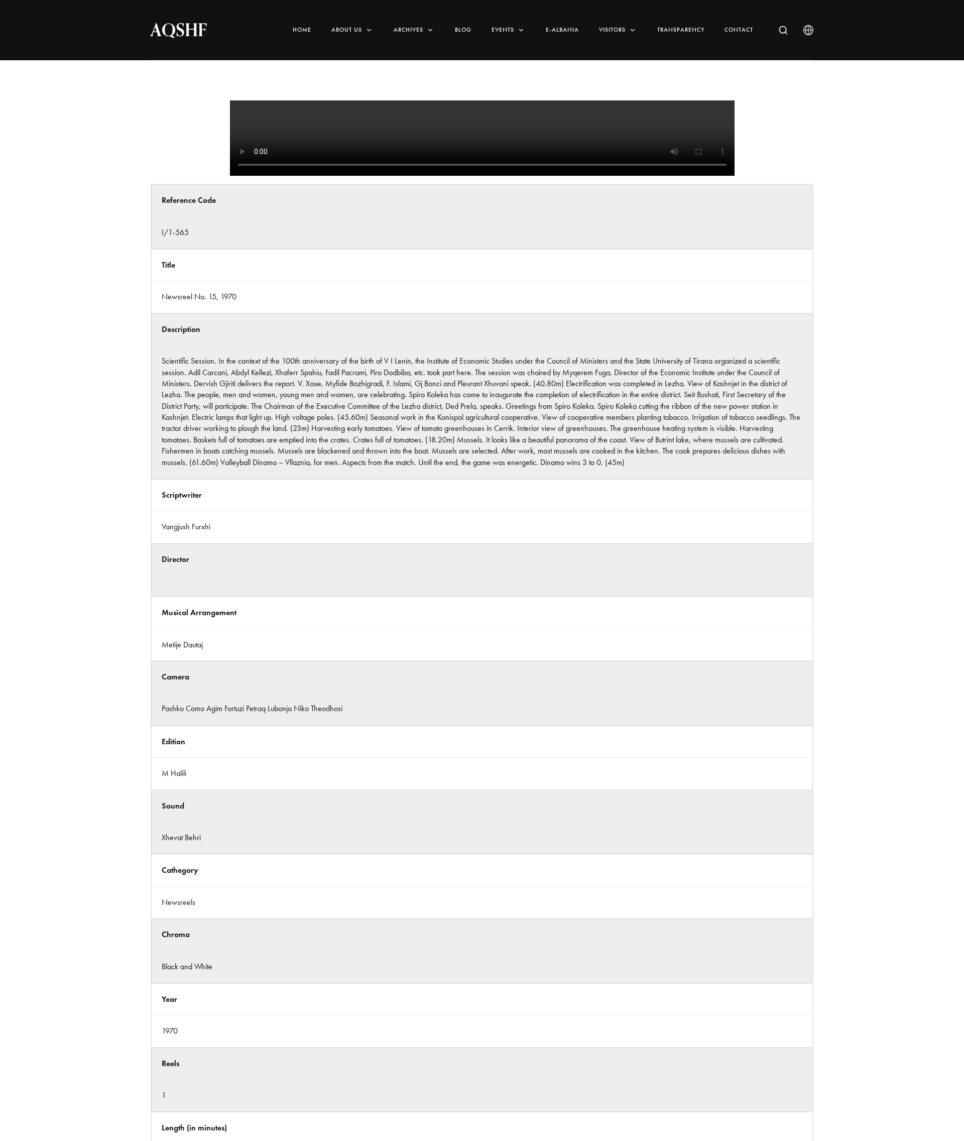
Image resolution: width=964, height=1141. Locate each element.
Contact (739, 29)
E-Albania (562, 29)
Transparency (680, 29)
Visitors (612, 29)
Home (302, 29)
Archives (408, 29)
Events (503, 29)
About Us (346, 29)
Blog (463, 29)
